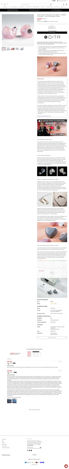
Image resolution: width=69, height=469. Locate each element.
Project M (48, 46)
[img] (9, 361)
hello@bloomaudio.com (6, 454)
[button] (39, 18)
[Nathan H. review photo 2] (14, 401)
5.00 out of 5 (17, 353)
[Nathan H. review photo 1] (9, 401)
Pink (50, 27)
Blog (2, 440)
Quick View (8, 423)
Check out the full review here (44, 116)
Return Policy (4, 444)
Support (3, 442)
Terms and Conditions (6, 447)
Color (52, 25)
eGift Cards (4, 439)
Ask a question (52, 337)
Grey (54, 27)
